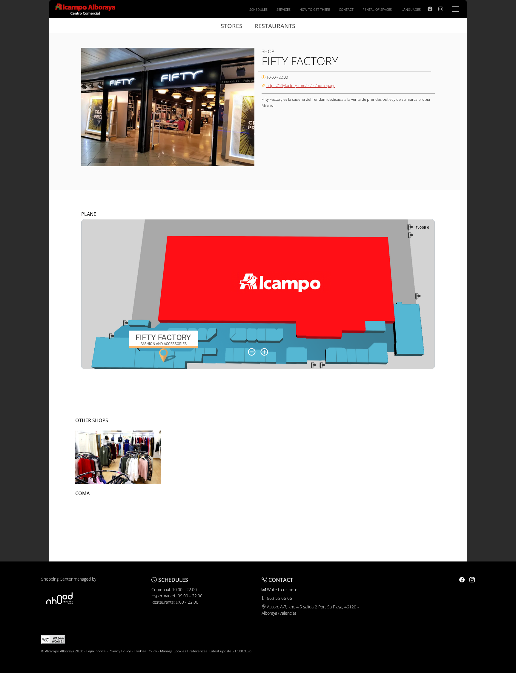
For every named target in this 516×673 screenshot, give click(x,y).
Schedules (258, 9)
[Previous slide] (91, 107)
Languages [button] (411, 9)
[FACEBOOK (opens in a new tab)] (430, 9)
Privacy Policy (120, 651)
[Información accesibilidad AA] (53, 639)
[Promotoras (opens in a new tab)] (59, 598)
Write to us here (281, 589)
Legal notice (96, 651)
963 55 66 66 (279, 598)
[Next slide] (245, 107)
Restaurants (274, 26)
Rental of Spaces (377, 9)
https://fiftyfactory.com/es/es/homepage (300, 85)
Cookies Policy (145, 651)
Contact (346, 9)
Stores (231, 26)
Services (284, 9)
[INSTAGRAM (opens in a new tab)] (440, 9)
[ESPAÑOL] (85, 8)
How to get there (315, 9)
